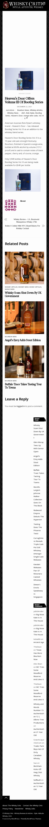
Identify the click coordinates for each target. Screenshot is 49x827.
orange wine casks (31, 116)
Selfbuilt (37, 780)
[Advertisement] (24, 42)
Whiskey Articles (36, 110)
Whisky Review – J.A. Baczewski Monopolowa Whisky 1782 (26, 220)
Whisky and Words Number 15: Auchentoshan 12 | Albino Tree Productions (39, 713)
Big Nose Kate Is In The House (39, 617)
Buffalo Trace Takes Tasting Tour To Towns (39, 476)
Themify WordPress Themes (31, 819)
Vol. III (41, 116)
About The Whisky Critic (11, 805)
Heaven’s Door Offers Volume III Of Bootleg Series (24, 100)
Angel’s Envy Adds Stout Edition (23, 340)
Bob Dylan (30, 113)
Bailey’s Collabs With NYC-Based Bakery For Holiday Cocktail (22, 227)
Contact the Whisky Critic (33, 805)
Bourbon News (23, 110)
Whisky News (10, 289)
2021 (23, 113)
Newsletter (19, 809)
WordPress (15, 819)
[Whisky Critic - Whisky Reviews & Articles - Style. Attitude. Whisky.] (23, 8)
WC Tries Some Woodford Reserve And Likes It (39, 673)
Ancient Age (39, 642)
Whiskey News (12, 113)
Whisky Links (30, 809)
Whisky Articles (35, 287)
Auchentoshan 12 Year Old (39, 786)
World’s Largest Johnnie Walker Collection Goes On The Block (38, 496)
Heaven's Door (17, 116)
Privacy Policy (7, 809)
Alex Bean (10, 110)
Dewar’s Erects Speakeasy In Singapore (38, 590)
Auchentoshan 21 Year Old (39, 732)
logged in (21, 406)
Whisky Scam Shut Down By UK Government (39, 431)
